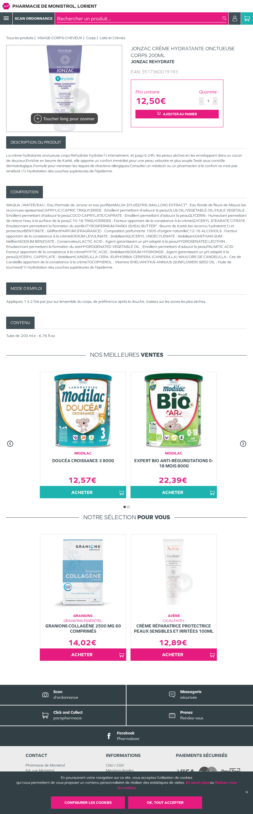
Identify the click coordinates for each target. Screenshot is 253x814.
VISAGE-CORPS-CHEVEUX (59, 38)
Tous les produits (19, 38)
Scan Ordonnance (33, 18)
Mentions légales (120, 770)
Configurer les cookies (88, 802)
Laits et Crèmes (112, 38)
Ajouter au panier (180, 114)
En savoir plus (197, 782)
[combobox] (139, 18)
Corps (91, 38)
